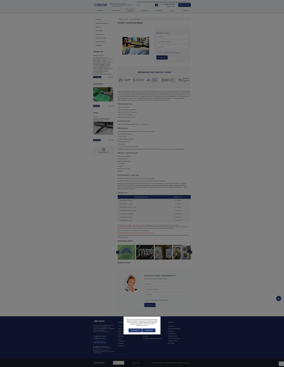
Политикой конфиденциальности (145, 324)
